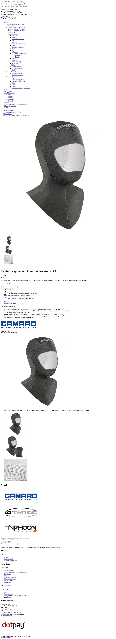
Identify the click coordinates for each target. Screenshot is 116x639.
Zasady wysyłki (8, 570)
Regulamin (7, 574)
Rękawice (14, 60)
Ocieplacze (15, 52)
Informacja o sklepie (6, 615)
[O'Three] (21, 520)
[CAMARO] (21, 504)
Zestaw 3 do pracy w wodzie (16, 30)
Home (6, 22)
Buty (13, 40)
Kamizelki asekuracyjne (18, 81)
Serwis (6, 107)
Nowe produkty (8, 559)
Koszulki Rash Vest (17, 68)
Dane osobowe (8, 594)
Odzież (11, 65)
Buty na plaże (8, 91)
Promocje (7, 557)
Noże (13, 50)
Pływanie (12, 71)
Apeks (13, 37)
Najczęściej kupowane (10, 560)
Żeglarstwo (12, 76)
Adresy (6, 592)
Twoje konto (5, 585)
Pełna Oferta (11, 26)
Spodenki (10, 101)
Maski (13, 48)
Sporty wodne (9, 32)
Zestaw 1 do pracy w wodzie (16, 27)
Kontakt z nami (8, 580)
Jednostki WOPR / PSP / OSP (14, 24)
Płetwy (14, 58)
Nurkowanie (13, 34)
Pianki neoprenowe (19, 53)
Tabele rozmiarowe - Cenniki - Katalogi (15, 104)
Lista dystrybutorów (10, 106)
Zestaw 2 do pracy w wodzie (16, 29)
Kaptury (14, 45)
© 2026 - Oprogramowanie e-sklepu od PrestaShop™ (16, 636)
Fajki (13, 42)
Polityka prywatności (10, 577)
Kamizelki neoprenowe (18, 44)
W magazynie (5, 332)
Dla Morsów (9, 93)
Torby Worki (15, 63)
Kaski (13, 83)
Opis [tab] (5, 301)
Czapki (10, 96)
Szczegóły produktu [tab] (10, 303)
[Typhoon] (21, 535)
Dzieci (6, 89)
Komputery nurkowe (18, 47)
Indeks (3, 331)
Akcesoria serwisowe (18, 39)
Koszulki (10, 97)
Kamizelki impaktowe (18, 79)
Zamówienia (8, 597)
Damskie (17, 55)
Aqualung (14, 35)
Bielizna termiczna (17, 66)
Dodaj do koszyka (6, 289)
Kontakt (6, 102)
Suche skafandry (16, 62)
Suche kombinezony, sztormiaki (21, 88)
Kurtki (13, 70)
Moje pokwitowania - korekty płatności (15, 595)
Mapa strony (8, 582)
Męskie (17, 57)
